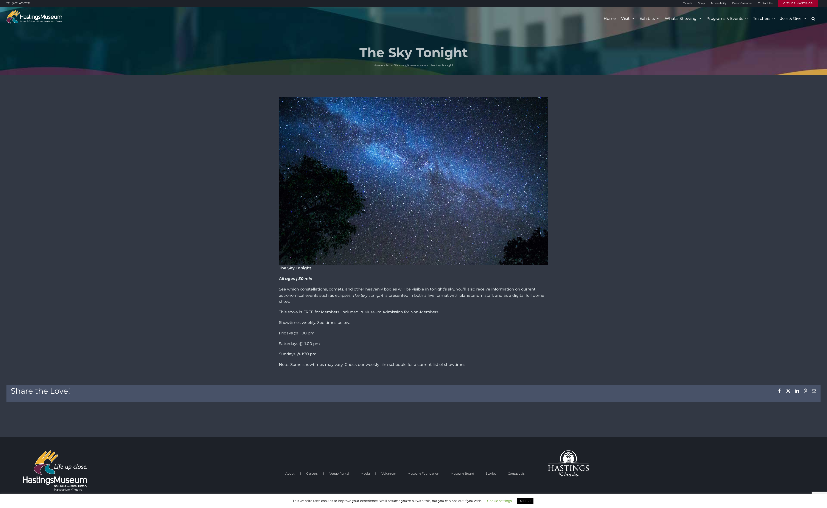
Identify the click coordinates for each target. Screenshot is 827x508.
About (290, 473)
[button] (813, 18)
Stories (491, 473)
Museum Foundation (423, 473)
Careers (312, 473)
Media (365, 473)
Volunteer (388, 473)
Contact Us (516, 473)
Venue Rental (339, 473)
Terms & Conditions (118, 506)
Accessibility (141, 506)
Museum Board (462, 473)
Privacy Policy (94, 506)
